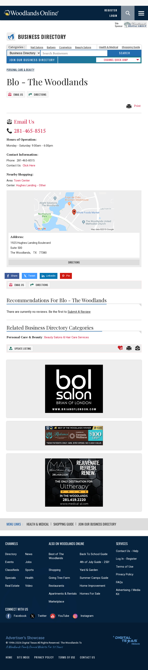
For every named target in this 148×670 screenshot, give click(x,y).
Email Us (18, 94)
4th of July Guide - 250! (94, 562)
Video (29, 585)
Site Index (23, 657)
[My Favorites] (120, 348)
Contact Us (87, 657)
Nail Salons (37, 47)
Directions (40, 94)
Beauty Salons (83, 47)
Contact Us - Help (127, 551)
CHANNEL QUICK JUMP (116, 60)
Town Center (22, 180)
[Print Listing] (129, 348)
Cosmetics (65, 47)
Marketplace (56, 601)
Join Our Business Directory (32, 60)
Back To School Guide (94, 554)
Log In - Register (126, 558)
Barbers (51, 47)
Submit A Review (79, 312)
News (28, 554)
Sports (29, 570)
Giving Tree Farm (59, 578)
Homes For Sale (90, 593)
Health (29, 578)
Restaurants (56, 585)
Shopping (55, 570)
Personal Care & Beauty (24, 337)
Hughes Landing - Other (31, 185)
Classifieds (12, 570)
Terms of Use (124, 566)
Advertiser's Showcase (25, 637)
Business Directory (42, 36)
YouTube (63, 616)
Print (137, 106)
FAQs (119, 582)
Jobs (28, 562)
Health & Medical (108, 47)
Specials (10, 578)
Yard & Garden (89, 570)
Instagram (87, 616)
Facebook (20, 616)
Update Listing (22, 348)
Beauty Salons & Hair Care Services (66, 337)
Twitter (42, 616)
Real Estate (12, 585)
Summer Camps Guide (94, 578)
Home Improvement (92, 585)
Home (9, 657)
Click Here (29, 165)
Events (9, 562)
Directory (11, 554)
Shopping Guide (131, 47)
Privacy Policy (124, 574)
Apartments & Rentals (63, 593)
